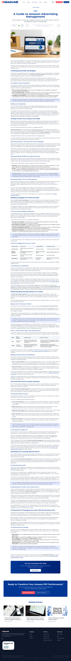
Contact (45, 2)
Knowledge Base (60, 638)
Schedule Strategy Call (42, 592)
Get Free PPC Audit (27, 592)
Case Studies (34, 2)
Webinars (59, 640)
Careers (40, 2)
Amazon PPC (46, 634)
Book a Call (66, 2)
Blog (58, 636)
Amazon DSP (13, 468)
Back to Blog (36, 7)
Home (24, 2)
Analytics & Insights (47, 640)
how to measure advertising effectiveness (40, 351)
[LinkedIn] (2, 638)
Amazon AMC (46, 638)
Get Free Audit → (35, 570)
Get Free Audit (59, 2)
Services (28, 2)
